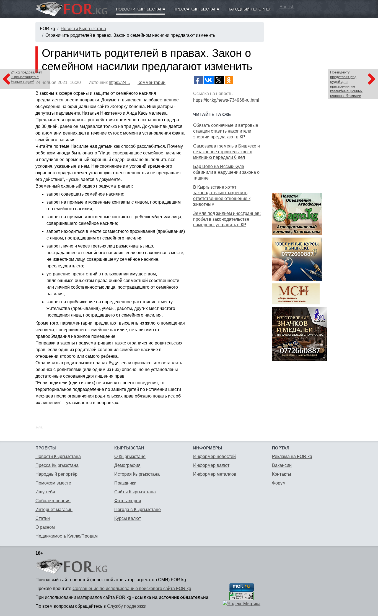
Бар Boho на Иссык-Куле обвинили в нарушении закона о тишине (226, 172)
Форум (279, 483)
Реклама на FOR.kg (292, 456)
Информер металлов (214, 474)
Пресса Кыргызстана (196, 9)
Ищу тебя (45, 491)
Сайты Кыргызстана (135, 491)
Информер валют (211, 465)
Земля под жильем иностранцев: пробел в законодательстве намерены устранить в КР (227, 219)
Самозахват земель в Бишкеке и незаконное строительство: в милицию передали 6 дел (226, 152)
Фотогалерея (127, 500)
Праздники (125, 483)
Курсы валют (127, 518)
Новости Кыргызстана (140, 9)
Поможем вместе (53, 483)
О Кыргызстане (130, 456)
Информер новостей (214, 456)
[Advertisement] (228, 316)
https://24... (119, 82)
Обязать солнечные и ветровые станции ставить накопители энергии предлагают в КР (225, 131)
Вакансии (282, 465)
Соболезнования (53, 500)
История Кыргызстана (137, 474)
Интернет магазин (54, 509)
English (286, 6)
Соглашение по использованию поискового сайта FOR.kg (132, 588)
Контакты (281, 474)
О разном (45, 527)
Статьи (42, 518)
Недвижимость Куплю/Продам (66, 536)
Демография (127, 465)
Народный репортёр (249, 9)
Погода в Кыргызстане (137, 509)
